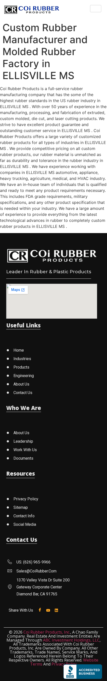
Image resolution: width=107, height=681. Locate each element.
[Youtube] (49, 610)
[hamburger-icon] (95, 8)
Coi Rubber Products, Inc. (46, 632)
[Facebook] (41, 610)
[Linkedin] (57, 610)
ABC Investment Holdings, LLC (71, 640)
